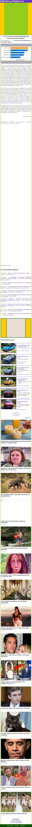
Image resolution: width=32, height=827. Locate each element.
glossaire (22, 825)
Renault (19, 385)
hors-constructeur (20, 122)
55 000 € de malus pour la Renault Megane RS (19, 313)
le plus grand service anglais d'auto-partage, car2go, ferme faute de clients (16, 102)
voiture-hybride (22, 409)
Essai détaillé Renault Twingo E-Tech (22, 379)
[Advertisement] (16, 19)
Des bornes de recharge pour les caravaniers (19, 282)
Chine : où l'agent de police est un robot (19, 273)
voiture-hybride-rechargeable (22, 362)
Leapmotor (19, 374)
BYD (18, 361)
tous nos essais (15, 820)
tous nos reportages (16, 822)
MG (18, 409)
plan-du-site (10, 825)
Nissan (18, 350)
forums (16, 825)
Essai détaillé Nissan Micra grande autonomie (23, 346)
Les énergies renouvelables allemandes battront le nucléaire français (16, 278)
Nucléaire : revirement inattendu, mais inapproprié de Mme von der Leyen (16, 299)
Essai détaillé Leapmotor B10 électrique (23, 368)
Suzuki (18, 398)
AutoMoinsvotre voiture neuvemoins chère (16, 414)
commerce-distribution (15, 123)
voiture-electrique (25, 350)
